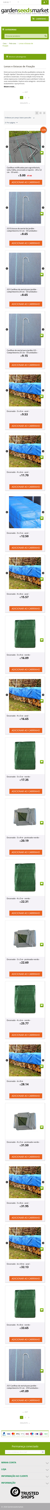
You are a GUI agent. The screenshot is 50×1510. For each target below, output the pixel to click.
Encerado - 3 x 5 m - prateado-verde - (23, 959)
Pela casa (12, 43)
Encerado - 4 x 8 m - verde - (19, 1325)
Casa (4, 43)
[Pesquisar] (45, 36)
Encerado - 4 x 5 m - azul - (18, 716)
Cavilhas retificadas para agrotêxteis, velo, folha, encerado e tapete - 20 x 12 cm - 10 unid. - (24, 169)
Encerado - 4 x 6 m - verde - (19, 1020)
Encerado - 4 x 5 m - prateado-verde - (23, 1142)
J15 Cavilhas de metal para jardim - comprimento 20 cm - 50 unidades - (22, 290)
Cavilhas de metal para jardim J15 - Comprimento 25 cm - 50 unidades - (22, 351)
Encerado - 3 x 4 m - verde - (19, 655)
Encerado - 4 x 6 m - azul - (18, 472)
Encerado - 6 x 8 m (15, 1081)
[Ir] (43, 1452)
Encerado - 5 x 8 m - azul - (18, 1203)
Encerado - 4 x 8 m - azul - (18, 594)
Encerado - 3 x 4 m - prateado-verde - (23, 837)
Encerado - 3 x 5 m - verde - (19, 776)
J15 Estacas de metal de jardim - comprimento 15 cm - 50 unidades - (22, 229)
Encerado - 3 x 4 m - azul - (18, 411)
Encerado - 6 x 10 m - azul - (19, 1264)
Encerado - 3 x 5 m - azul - (18, 533)
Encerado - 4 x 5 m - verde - (19, 898)
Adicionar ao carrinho (26, 182)
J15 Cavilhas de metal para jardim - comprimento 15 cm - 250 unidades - (23, 1386)
